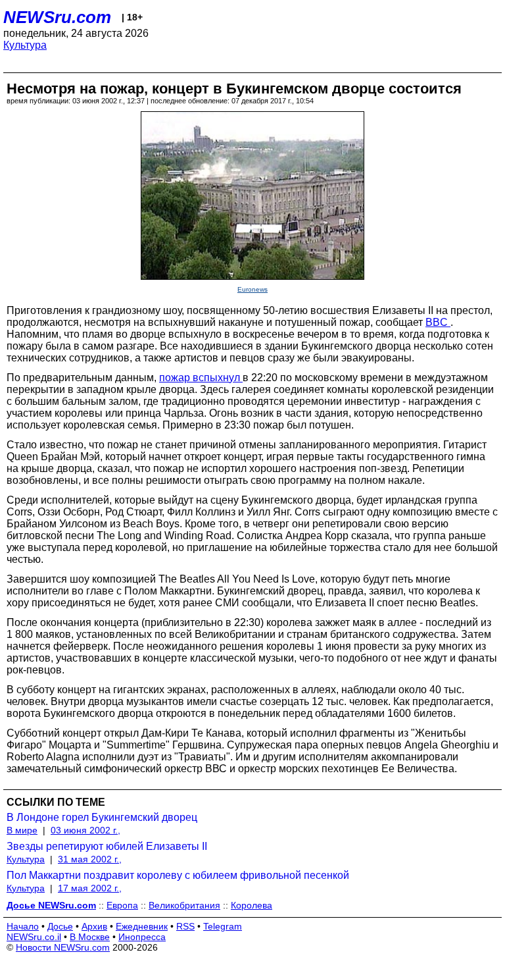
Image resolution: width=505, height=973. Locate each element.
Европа (122, 905)
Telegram (222, 926)
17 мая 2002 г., (90, 888)
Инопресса (142, 937)
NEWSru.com (57, 17)
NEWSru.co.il (34, 937)
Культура (25, 45)
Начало (23, 926)
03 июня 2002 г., (85, 830)
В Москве (90, 937)
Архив (94, 926)
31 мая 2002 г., (90, 859)
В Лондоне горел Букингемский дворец (102, 817)
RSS (185, 926)
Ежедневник (142, 926)
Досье (60, 926)
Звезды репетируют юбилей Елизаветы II (107, 846)
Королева (251, 905)
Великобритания (184, 905)
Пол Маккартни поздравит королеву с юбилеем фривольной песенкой (178, 875)
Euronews (252, 289)
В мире (22, 830)
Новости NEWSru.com (63, 947)
